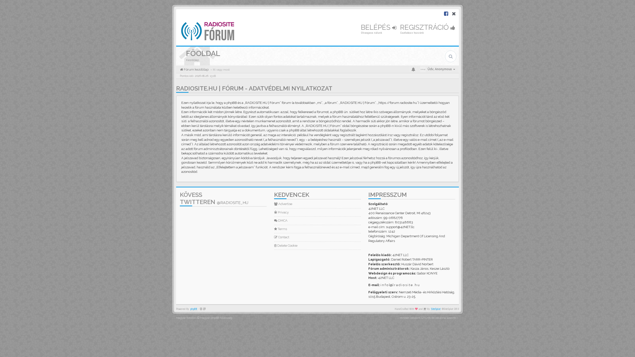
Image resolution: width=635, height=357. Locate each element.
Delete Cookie (287, 245)
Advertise (285, 204)
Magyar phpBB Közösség (216, 318)
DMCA (282, 220)
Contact (283, 237)
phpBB (193, 309)
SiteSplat (436, 309)
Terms (282, 229)
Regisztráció (425, 27)
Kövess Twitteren (214, 198)
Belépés (376, 27)
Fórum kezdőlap (196, 69)
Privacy (283, 212)
